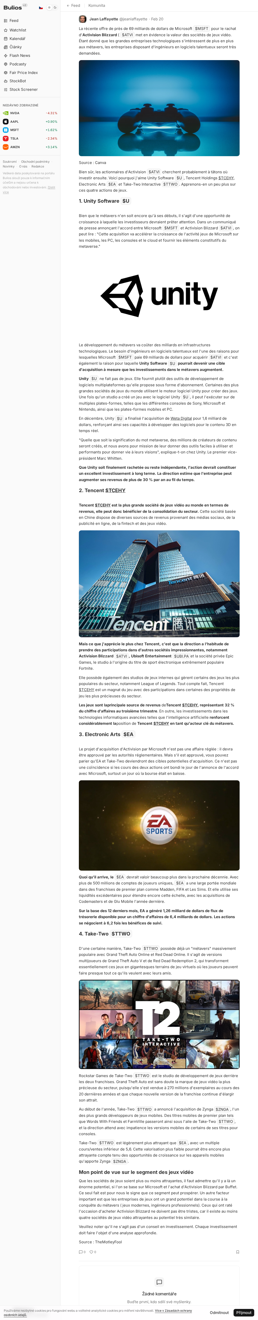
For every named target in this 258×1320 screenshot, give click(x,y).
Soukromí (10, 161)
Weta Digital (181, 418)
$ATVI (127, 34)
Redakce (37, 166)
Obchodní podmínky (35, 161)
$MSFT (201, 28)
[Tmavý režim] (52, 7)
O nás (23, 166)
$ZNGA (222, 1109)
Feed (75, 5)
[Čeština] (41, 7)
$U (179, 178)
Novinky (9, 166)
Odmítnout (219, 1312)
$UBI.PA (181, 656)
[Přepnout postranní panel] (60, 660)
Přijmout (243, 1312)
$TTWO (170, 184)
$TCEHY (226, 178)
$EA (112, 184)
